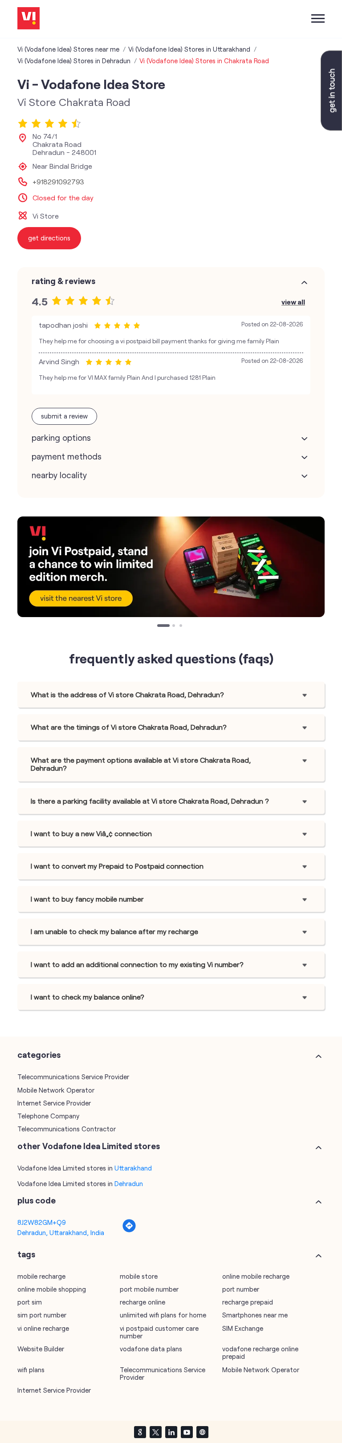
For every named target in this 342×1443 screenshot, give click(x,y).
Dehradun (128, 1183)
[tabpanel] (171, 566)
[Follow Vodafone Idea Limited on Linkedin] (171, 1432)
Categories (39, 1055)
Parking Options (61, 438)
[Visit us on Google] (140, 1432)
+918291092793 (58, 182)
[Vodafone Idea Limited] (28, 19)
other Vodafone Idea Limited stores (88, 1146)
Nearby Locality (59, 475)
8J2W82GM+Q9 (41, 1222)
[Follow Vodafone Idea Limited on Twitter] (155, 1432)
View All (293, 301)
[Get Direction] (129, 1230)
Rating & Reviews (63, 281)
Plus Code (36, 1200)
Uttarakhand (133, 1168)
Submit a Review (64, 416)
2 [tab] (174, 626)
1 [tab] (159, 626)
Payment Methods (67, 456)
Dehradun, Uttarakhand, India (60, 1232)
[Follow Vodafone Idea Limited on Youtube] (186, 1432)
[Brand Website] (202, 1432)
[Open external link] (331, 128)
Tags (26, 1254)
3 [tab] (181, 626)
